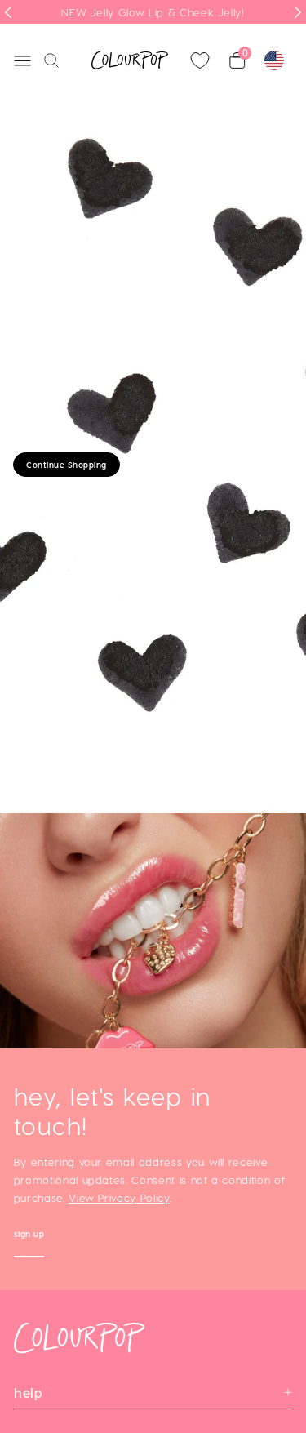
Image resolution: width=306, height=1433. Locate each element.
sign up (29, 1236)
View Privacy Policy (119, 1197)
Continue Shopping (66, 465)
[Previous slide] (8, 12)
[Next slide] (298, 12)
